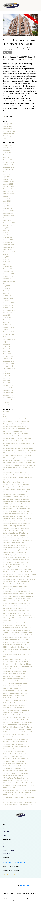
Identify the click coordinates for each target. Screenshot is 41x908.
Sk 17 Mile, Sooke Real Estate (13, 669)
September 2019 (9, 339)
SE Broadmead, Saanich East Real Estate (17, 625)
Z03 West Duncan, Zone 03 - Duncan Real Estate (20, 802)
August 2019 (7, 342)
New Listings (7, 126)
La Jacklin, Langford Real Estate (14, 535)
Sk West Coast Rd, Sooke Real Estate (16, 710)
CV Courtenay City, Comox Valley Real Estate (19, 465)
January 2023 (8, 242)
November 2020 (9, 305)
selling (5, 657)
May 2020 (6, 320)
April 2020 (7, 322)
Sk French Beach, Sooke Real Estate (15, 679)
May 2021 (6, 291)
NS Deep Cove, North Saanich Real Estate (17, 601)
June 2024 (7, 201)
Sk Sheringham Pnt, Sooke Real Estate (16, 698)
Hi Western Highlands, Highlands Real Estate (18, 514)
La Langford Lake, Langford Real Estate (16, 538)
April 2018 (6, 380)
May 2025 (6, 174)
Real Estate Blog (8, 133)
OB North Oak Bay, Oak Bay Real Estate (16, 611)
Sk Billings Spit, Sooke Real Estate (14, 671)
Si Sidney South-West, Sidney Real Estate (17, 666)
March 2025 (7, 179)
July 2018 (6, 373)
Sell (4, 847)
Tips (4, 138)
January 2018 (7, 388)
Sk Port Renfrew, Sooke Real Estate (15, 693)
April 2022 (6, 264)
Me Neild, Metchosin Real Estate (14, 565)
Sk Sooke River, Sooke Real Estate (15, 703)
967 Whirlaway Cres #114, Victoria (14, 862)
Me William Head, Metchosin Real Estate (17, 569)
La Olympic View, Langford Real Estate (16, 548)
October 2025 (8, 172)
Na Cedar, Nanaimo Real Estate (14, 584)
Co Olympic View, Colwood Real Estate (16, 429)
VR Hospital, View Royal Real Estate (15, 773)
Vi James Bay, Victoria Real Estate (15, 754)
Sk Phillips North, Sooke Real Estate (15, 691)
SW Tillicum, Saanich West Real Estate (16, 734)
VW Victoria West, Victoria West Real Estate (18, 783)
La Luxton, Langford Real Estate (14, 543)
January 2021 (7, 300)
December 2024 (9, 186)
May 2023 (6, 233)
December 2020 (9, 303)
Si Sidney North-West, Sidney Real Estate (17, 662)
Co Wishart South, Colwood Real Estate (17, 441)
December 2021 (8, 274)
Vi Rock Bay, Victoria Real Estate (14, 766)
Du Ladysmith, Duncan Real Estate (15, 487)
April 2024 (7, 206)
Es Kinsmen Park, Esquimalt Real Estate (16, 501)
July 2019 (6, 344)
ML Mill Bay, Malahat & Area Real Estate (16, 577)
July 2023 (6, 228)
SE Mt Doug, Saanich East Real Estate (16, 647)
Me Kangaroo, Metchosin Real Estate (16, 560)
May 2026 (6, 155)
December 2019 (8, 332)
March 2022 (7, 266)
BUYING (5, 417)
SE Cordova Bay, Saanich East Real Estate (17, 632)
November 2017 (8, 393)
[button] (7, 829)
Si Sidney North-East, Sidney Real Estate (17, 659)
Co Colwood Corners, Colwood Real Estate (18, 419)
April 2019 (6, 351)
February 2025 (8, 182)
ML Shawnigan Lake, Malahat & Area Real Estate (19, 579)
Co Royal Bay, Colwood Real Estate (15, 431)
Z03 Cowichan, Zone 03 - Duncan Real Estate (19, 793)
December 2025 (9, 167)
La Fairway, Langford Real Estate (14, 521)
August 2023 (7, 225)
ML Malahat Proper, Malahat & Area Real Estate (19, 574)
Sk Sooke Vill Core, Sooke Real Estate (16, 705)
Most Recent (7, 145)
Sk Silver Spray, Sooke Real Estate (15, 700)
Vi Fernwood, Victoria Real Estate (15, 749)
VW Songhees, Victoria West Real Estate (17, 780)
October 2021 (8, 279)
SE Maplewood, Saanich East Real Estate (17, 645)
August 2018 (7, 371)
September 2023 (9, 223)
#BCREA (6, 412)
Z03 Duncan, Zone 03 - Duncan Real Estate (18, 795)
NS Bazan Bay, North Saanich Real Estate (17, 598)
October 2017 (8, 395)
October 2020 (8, 308)
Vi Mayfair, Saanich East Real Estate (15, 759)
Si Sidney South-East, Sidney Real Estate (17, 664)
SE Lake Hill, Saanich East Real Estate (16, 640)
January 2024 (8, 213)
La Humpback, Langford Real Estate (15, 533)
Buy (4, 844)
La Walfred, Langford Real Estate (14, 552)
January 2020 (8, 330)
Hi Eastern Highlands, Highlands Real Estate (18, 511)
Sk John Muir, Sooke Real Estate (14, 681)
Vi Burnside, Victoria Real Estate (14, 737)
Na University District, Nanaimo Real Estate (18, 594)
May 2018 (6, 378)
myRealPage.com (24, 885)
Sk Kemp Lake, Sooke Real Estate (14, 686)
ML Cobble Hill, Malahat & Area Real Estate (18, 572)
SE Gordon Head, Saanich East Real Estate (18, 635)
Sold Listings (7, 136)
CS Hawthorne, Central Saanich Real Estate (18, 453)
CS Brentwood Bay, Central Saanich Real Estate (19, 451)
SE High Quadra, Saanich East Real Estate (17, 637)
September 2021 (9, 281)
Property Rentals (9, 131)
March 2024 (7, 208)
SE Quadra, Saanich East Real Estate (16, 652)
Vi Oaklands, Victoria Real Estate (14, 763)
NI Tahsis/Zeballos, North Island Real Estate (18, 596)
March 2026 (7, 160)
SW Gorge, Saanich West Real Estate (16, 720)
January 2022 (8, 271)
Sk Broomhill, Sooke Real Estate (14, 674)
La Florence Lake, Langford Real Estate (16, 523)
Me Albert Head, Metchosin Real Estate (16, 557)
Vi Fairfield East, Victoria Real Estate (15, 744)
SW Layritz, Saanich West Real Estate (16, 725)
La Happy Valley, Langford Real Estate (16, 531)
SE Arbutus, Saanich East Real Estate (16, 623)
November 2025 (8, 169)
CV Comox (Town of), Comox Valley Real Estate (19, 463)
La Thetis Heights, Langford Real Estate (17, 550)
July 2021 (6, 286)
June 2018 (6, 376)
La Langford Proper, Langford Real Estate (17, 540)
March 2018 (7, 383)
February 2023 (8, 240)
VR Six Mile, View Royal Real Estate (15, 776)
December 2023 (8, 216)
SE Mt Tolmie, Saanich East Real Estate (16, 649)
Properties (7, 829)
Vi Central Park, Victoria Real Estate (15, 739)
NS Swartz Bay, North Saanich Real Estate (17, 606)
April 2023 (6, 235)
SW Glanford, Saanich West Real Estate (16, 717)
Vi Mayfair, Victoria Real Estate (14, 761)
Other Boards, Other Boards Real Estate (17, 615)
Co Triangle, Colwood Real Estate (14, 436)
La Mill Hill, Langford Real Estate (14, 545)
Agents (6, 832)
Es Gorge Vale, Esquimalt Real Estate (16, 499)
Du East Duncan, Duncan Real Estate (16, 484)
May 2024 (6, 203)
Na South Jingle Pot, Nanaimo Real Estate (17, 591)
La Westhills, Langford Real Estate (15, 555)
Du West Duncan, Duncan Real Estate (16, 492)
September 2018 (9, 368)
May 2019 (6, 349)
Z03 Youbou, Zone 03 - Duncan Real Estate (18, 805)
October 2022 (8, 250)
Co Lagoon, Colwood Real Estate (14, 424)
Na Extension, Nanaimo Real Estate (15, 586)
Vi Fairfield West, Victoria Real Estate (16, 746)
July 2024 (6, 199)
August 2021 (7, 283)
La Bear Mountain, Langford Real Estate (17, 518)
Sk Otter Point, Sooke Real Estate (15, 688)
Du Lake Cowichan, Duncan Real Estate (16, 489)
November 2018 (8, 364)
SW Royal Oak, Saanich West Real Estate (17, 729)
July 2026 (6, 150)
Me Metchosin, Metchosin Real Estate (16, 562)
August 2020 (7, 313)
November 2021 (8, 276)
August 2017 (7, 400)
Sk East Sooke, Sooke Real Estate (14, 676)
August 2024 (7, 196)
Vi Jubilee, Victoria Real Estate (13, 756)
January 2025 (8, 184)
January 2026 (8, 165)
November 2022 (8, 247)
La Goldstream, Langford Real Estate (16, 528)
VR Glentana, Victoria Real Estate (14, 768)
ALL (4, 414)
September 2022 (9, 252)
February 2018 (8, 385)
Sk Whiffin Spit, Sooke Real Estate (15, 713)
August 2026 (7, 148)
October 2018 (8, 366)
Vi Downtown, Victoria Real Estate (19, 50)
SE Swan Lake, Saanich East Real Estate (17, 654)
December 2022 (8, 245)
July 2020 (6, 315)
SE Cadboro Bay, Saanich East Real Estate (17, 628)
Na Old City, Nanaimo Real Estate (14, 589)
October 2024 (8, 191)
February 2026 (8, 162)
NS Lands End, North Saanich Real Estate (17, 603)
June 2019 (6, 347)
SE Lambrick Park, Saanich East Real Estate (18, 642)
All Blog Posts (8, 124)
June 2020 (7, 317)
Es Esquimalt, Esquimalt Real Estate (15, 497)
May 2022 (6, 262)
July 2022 (6, 257)
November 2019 (8, 334)
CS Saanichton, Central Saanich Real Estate (18, 458)
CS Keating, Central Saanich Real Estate (17, 455)
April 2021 (6, 293)
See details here (27, 59)
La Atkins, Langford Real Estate (14, 516)
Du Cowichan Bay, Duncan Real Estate (16, 475)
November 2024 (9, 189)
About (5, 835)
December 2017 (8, 390)
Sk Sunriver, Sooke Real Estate (13, 708)
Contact (6, 853)
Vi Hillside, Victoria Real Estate (13, 751)
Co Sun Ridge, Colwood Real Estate (15, 434)
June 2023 (7, 230)
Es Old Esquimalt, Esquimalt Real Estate (17, 504)
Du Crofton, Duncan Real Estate (14, 482)
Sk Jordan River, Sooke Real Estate (15, 683)
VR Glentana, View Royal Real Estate (15, 771)
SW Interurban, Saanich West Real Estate (17, 722)
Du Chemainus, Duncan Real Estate (15, 472)
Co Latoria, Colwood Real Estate (14, 426)
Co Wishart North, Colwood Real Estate (17, 438)
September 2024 (9, 194)
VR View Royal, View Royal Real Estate (16, 778)
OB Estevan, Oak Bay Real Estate (14, 608)
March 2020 (7, 325)
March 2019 (7, 354)
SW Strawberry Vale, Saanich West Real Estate (19, 732)
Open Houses (8, 129)
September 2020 (9, 310)
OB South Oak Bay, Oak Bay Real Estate (17, 613)
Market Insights (9, 850)
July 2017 (6, 402)
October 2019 (8, 337)
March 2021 (7, 296)
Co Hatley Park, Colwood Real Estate (16, 421)
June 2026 (7, 152)
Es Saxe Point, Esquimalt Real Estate (15, 506)
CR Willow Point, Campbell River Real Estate (18, 448)
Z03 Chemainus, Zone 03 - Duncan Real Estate (19, 790)
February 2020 (8, 327)
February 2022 (8, 269)
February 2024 (8, 211)
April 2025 (6, 177)
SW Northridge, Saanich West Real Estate (17, 727)
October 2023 (8, 220)
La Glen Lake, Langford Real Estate (15, 526)
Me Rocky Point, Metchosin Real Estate (16, 567)
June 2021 (6, 288)
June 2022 (7, 259)
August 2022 (7, 254)
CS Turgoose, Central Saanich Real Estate (17, 460)
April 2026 (6, 157)
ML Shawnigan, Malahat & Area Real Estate (18, 582)
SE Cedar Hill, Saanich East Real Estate (16, 630)
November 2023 (8, 218)
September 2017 (9, 397)
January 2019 (8, 359)
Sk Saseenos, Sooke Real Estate (14, 696)
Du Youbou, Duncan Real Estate (14, 494)
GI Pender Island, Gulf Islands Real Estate (17, 509)
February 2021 (8, 298)
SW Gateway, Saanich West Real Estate (17, 715)
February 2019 (8, 356)
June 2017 (6, 405)
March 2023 (7, 237)
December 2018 (8, 361)
